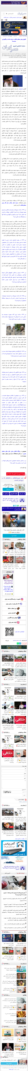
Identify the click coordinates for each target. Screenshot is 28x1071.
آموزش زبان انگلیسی (13, 618)
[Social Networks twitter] (16, 505)
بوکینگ (20, 801)
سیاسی (20, 36)
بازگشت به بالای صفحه (20, 839)
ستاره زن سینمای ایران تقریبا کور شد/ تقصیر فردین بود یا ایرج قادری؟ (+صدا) (10, 500)
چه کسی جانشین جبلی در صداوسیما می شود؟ (14, 927)
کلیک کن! (14, 536)
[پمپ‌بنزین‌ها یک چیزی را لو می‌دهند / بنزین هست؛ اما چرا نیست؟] (8, 576)
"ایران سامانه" (11, 1069)
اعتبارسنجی (24, 801)
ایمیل (25, 773)
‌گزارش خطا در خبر (24, 643)
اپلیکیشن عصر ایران (19, 632)
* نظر (25, 778)
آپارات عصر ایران (13, 622)
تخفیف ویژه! (9, 1063)
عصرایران (21, 89)
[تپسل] (3, 513)
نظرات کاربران (14, 494)
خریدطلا (8, 489)
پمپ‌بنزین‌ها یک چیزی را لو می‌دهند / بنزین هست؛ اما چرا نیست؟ (8, 582)
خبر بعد (21, 494)
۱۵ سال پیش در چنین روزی (12, 604)
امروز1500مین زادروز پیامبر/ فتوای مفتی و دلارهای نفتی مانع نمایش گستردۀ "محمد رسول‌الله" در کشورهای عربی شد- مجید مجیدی (14, 912)
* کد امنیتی (24, 789)
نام (25, 768)
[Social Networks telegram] (14, 505)
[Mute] (6, 526)
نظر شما (24, 766)
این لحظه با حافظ (12, 608)
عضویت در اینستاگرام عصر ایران (12, 599)
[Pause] (4, 526)
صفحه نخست (25, 36)
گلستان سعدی (11, 613)
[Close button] (27, 1057)
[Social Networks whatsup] (18, 505)
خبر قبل (7, 494)
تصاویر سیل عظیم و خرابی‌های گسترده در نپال (14, 924)
